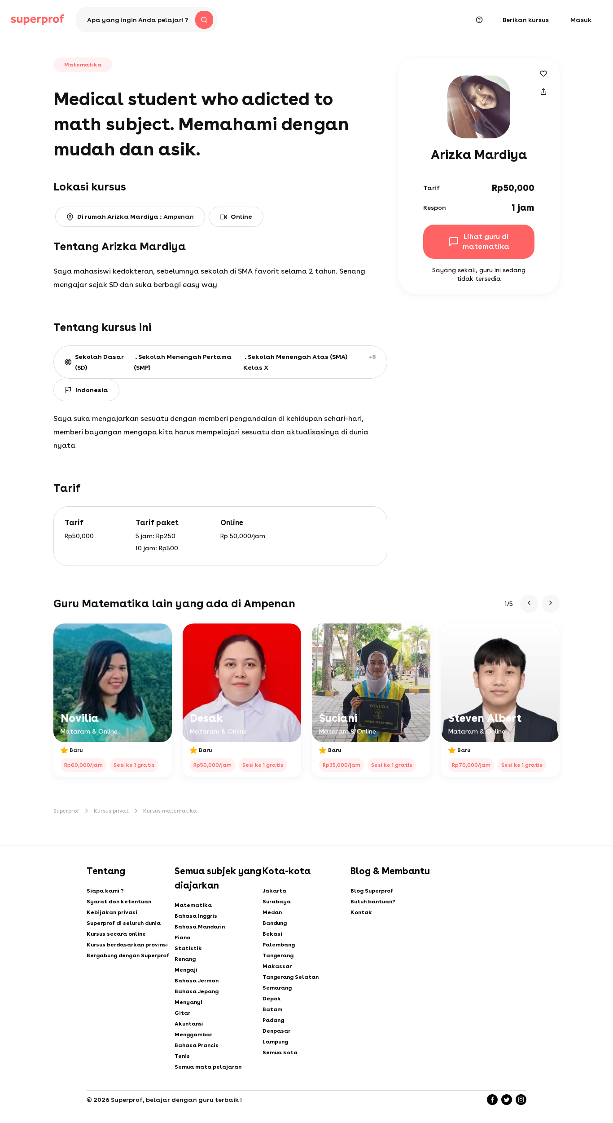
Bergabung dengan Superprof (128, 955)
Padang (273, 1020)
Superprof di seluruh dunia (124, 923)
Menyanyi (188, 1002)
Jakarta (274, 891)
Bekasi (272, 934)
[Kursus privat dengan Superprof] (38, 19)
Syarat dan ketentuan (119, 901)
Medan (272, 912)
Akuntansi (189, 1024)
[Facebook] (492, 1099)
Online (241, 216)
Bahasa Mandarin (200, 927)
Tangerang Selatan (291, 977)
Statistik (188, 948)
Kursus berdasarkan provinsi (127, 945)
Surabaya (277, 901)
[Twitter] (506, 1099)
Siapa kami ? (105, 891)
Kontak (361, 912)
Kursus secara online (116, 934)
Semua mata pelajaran (208, 1067)
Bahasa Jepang (197, 991)
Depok (272, 998)
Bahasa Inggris (196, 916)
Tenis (182, 1056)
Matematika (193, 905)
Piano (182, 937)
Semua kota (280, 1052)
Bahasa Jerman (197, 980)
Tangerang (278, 955)
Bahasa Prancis (197, 1045)
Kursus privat (111, 811)
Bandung (275, 923)
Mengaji (186, 970)
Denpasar (276, 1031)
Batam (272, 1009)
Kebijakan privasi (112, 912)
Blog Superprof (371, 891)
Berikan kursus (526, 19)
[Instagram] (521, 1099)
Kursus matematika (170, 811)
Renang (185, 959)
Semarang (277, 988)
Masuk (580, 19)
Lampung (275, 1042)
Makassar (277, 966)
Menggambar (193, 1034)
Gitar (182, 1013)
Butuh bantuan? (372, 901)
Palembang (279, 945)
